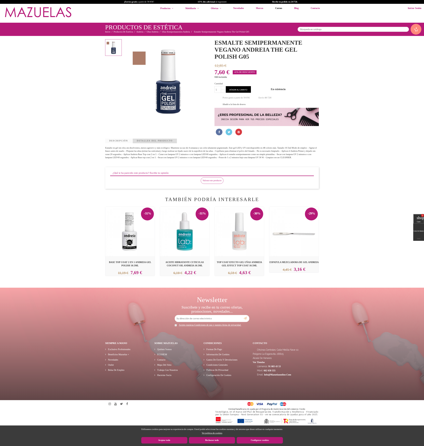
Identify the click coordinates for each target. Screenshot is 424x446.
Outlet (110, 365)
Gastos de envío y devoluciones (221, 360)
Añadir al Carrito (134, 223)
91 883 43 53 (274, 366)
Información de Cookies (217, 354)
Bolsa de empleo (115, 370)
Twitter (121, 404)
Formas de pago (214, 349)
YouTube (115, 404)
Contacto (161, 360)
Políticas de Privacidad (217, 370)
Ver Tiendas (259, 362)
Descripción (118, 141)
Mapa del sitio (164, 365)
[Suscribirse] (245, 318)
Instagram (109, 404)
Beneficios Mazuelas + (118, 354)
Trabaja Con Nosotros (167, 370)
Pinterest (238, 132)
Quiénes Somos (164, 349)
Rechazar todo (212, 440)
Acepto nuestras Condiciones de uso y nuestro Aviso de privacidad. (210, 325)
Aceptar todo (164, 440)
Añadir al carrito (238, 89)
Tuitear (229, 132)
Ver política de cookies (212, 433)
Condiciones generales (217, 365)
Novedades (112, 360)
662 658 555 (269, 370)
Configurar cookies (260, 440)
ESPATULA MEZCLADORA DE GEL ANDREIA (294, 262)
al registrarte (212, 1)
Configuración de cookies (218, 375)
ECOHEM (162, 354)
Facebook (127, 404)
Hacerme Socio (164, 375)
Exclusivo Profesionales (118, 349)
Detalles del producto (155, 141)
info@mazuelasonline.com (277, 374)
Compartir (219, 132)
